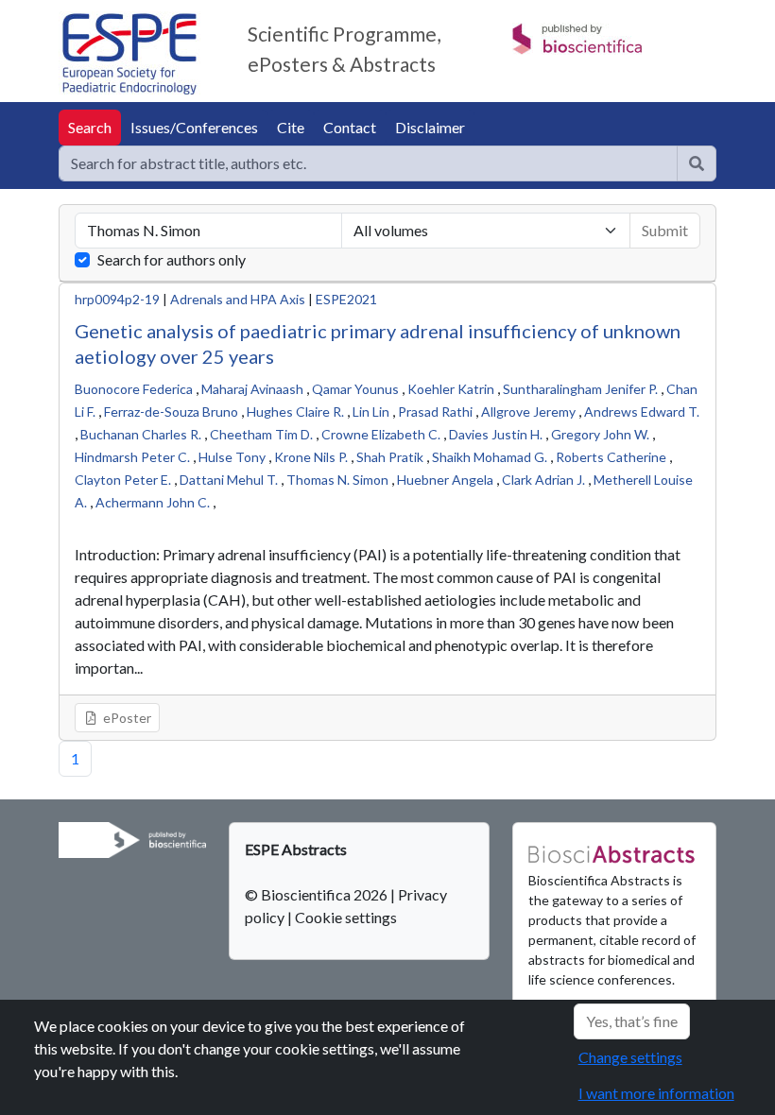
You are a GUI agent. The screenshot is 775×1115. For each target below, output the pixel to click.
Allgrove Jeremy (528, 411)
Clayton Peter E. (123, 480)
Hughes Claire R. (295, 411)
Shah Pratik (389, 457)
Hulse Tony (232, 457)
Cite (290, 127)
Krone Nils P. (311, 457)
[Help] (696, 163)
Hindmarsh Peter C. (132, 457)
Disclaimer (430, 127)
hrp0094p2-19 (117, 299)
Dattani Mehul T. (229, 480)
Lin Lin (371, 411)
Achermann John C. (152, 502)
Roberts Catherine (611, 457)
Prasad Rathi (435, 411)
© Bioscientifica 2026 (317, 894)
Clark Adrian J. (543, 480)
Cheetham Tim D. (261, 434)
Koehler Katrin (450, 389)
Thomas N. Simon (337, 480)
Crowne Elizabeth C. (380, 434)
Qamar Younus (355, 389)
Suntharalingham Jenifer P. (580, 389)
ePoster (125, 718)
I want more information (656, 1093)
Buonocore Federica (134, 389)
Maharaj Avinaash (252, 389)
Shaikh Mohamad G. (489, 457)
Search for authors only (171, 259)
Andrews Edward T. (641, 411)
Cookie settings (346, 917)
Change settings (630, 1057)
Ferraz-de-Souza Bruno (171, 411)
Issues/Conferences (194, 127)
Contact (349, 127)
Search (90, 127)
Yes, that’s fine (632, 1021)
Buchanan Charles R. (140, 434)
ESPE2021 (346, 299)
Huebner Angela (445, 480)
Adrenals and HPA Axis (237, 299)
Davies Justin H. (495, 434)
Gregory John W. (600, 434)
